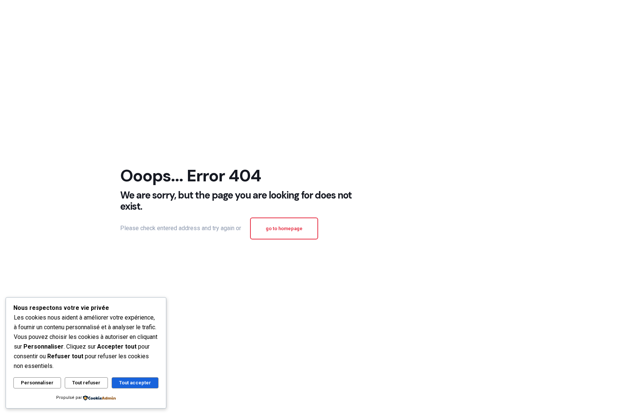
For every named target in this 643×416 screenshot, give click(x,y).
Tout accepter (135, 382)
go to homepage (284, 228)
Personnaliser (37, 382)
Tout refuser (86, 382)
